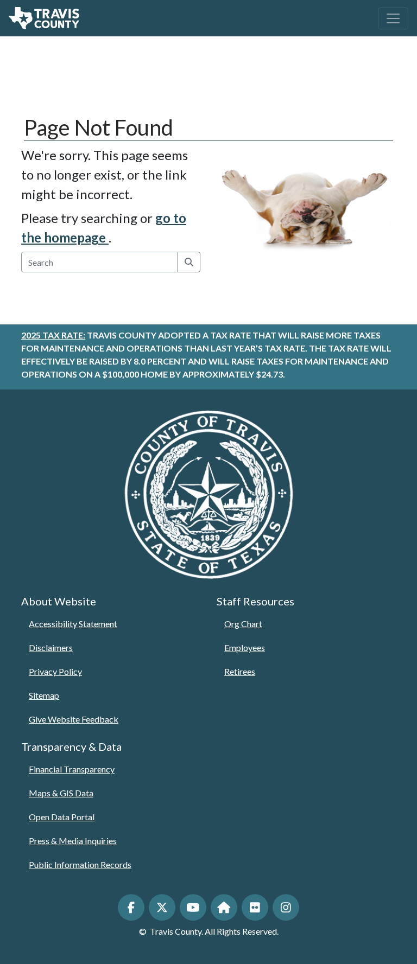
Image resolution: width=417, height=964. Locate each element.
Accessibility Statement (73, 623)
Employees (244, 647)
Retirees (239, 671)
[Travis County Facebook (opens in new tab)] (131, 907)
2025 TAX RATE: (53, 335)
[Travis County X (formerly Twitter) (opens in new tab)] (162, 907)
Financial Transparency (72, 769)
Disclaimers (51, 647)
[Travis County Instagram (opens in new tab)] (286, 907)
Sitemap (44, 695)
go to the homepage (103, 227)
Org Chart (243, 623)
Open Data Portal (61, 817)
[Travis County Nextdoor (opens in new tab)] (224, 907)
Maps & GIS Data (61, 793)
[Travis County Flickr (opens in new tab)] (255, 907)
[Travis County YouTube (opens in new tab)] (193, 907)
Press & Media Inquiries (73, 840)
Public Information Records (80, 864)
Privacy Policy (55, 671)
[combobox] (100, 262)
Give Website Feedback (73, 719)
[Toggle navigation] (393, 18)
